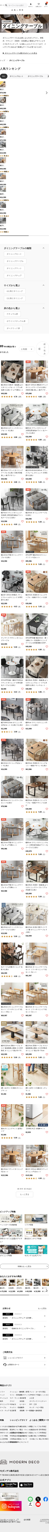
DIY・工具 (33, 1404)
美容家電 (23, 1398)
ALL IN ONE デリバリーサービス (40, 1439)
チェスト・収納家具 (15, 1407)
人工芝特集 (0, 1439)
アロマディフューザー (24, 1394)
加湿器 (22, 1401)
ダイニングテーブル (15, 261)
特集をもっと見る (24, 1266)
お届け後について (30, 1436)
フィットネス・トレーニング (44, 1394)
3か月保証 (40, 1426)
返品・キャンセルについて (22, 1429)
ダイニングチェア (14, 275)
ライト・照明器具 (15, 1394)
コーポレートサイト (7, 1519)
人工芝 (31, 1398)
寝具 (1, 1401)
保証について (22, 1432)
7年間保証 (40, 1436)
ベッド (2, 1394)
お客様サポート (13, 1365)
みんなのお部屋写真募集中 (0, 1442)
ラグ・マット (14, 1398)
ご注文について (30, 1429)
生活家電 (13, 1410)
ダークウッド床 (13, 328)
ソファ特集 (0, 1436)
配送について (30, 1432)
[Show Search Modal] (6, 5)
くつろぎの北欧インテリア (0, 1426)
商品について (30, 1426)
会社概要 (27, 1519)
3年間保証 (40, 1432)
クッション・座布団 (15, 1391)
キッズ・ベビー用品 (34, 1407)
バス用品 (42, 1391)
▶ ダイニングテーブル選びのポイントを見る (20, 53)
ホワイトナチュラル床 (16, 321)
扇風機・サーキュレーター (24, 1410)
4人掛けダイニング (15, 291)
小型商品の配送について (12, 1439)
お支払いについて (12, 1426)
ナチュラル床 (12, 314)
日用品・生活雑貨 (34, 1410)
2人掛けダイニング (15, 298)
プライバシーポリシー (8, 1520)
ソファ (2, 1391)
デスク (12, 1401)
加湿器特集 (0, 1429)
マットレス (4, 1398)
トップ (2, 60)
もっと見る (24, 1194)
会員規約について (22, 1436)
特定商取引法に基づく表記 (10, 1521)
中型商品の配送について (12, 1436)
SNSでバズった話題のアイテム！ (0, 1432)
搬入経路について (22, 1426)
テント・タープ (34, 1391)
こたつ (22, 1407)
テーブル (3, 1407)
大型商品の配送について (12, 1432)
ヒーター (23, 1404)
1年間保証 (40, 1429)
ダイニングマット (14, 268)
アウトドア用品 (34, 1394)
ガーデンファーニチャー (34, 1401)
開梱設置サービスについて (12, 1442)
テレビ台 (13, 1404)
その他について (30, 1439)
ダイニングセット (14, 254)
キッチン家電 (24, 1391)
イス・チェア (4, 1410)
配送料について (12, 1429)
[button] (46, 92)
